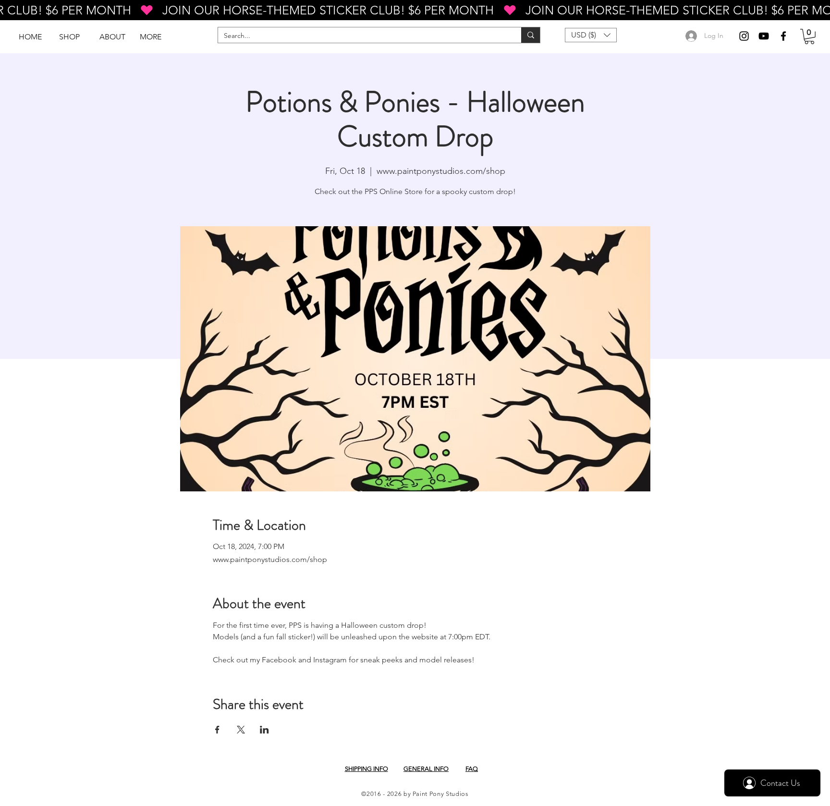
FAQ (471, 768)
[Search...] (530, 35)
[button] (809, 36)
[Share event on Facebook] (217, 729)
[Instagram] (744, 36)
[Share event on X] (240, 729)
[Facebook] (783, 36)
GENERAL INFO (426, 768)
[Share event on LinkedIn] (264, 729)
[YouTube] (763, 36)
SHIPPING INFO (366, 768)
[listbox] (591, 35)
